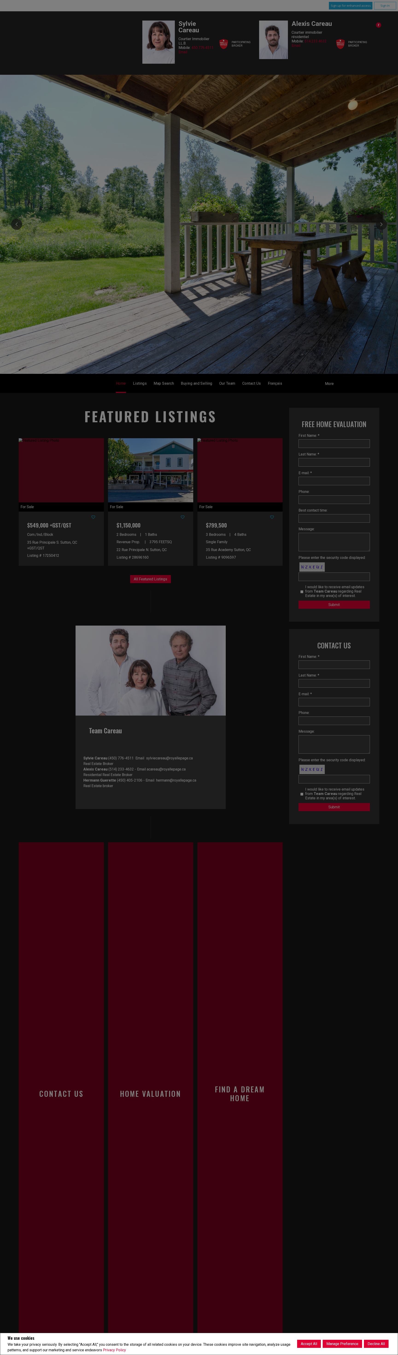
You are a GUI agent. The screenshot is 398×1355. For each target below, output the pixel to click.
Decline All (376, 1344)
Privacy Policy (114, 1350)
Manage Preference (342, 1344)
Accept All (309, 1344)
